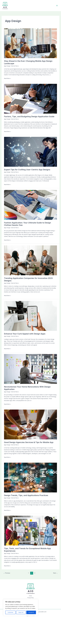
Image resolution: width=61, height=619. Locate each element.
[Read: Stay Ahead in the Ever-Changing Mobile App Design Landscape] (30, 43)
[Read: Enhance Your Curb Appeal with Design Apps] (30, 316)
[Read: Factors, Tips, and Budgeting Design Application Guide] (30, 98)
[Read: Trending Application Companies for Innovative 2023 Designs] (30, 260)
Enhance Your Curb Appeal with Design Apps (24, 334)
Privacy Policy (30, 597)
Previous (6, 573)
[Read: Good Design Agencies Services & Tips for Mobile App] (30, 424)
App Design (7, 66)
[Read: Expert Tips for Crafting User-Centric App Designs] (30, 151)
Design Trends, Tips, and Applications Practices (26, 495)
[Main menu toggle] (57, 5)
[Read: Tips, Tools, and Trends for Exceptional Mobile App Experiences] (30, 530)
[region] (20, 607)
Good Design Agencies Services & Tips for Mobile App (28, 442)
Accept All (31, 612)
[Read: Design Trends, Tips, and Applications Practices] (30, 477)
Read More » (7, 78)
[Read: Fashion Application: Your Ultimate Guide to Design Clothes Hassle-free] (30, 204)
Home (30, 595)
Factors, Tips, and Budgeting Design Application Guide (29, 116)
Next (55, 573)
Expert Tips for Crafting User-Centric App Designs (27, 169)
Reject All (21, 612)
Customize (10, 612)
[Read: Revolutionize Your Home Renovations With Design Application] (30, 369)
